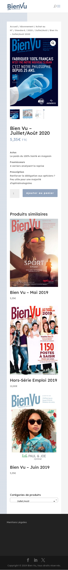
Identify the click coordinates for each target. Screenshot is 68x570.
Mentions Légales (17, 522)
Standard (20, 30)
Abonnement (26, 26)
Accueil (14, 26)
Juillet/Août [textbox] (33, 501)
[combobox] (34, 500)
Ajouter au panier (40, 192)
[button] (53, 43)
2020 (30, 30)
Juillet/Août (41, 30)
